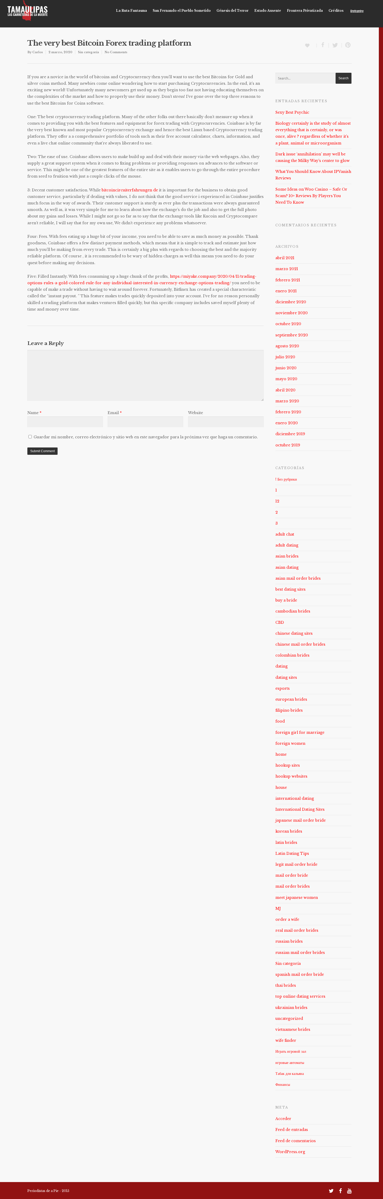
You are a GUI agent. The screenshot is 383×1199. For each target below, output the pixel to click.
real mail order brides (296, 930)
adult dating (286, 545)
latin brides (286, 842)
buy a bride (286, 600)
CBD (279, 622)
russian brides (289, 941)
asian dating (287, 567)
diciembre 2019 (290, 434)
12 (277, 501)
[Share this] (323, 45)
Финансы (282, 1084)
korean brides (288, 831)
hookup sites (287, 765)
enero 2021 (286, 291)
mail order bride (291, 875)
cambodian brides (292, 611)
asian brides (287, 556)
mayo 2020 (286, 379)
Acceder (283, 1118)
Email (115, 412)
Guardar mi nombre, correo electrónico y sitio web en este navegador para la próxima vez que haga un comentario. (146, 437)
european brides (291, 699)
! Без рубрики (286, 479)
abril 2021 (284, 258)
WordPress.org (290, 1151)
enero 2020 (286, 423)
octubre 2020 (288, 324)
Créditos (336, 11)
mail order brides (292, 886)
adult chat (284, 534)
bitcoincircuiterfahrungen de (130, 190)
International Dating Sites (300, 809)
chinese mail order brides (300, 644)
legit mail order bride (296, 864)
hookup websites (291, 776)
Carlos (37, 52)
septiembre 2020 (291, 335)
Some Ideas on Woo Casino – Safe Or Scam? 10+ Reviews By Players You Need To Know (311, 196)
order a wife (287, 919)
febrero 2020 (288, 412)
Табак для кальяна (289, 1073)
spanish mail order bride (299, 974)
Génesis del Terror (233, 11)
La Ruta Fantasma (131, 11)
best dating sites (290, 589)
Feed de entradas (291, 1129)
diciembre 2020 (290, 302)
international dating (294, 798)
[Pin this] (347, 45)
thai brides (285, 985)
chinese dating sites (294, 633)
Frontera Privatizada (305, 11)
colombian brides (292, 655)
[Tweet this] (335, 45)
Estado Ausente (267, 11)
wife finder (285, 1040)
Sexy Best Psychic (292, 112)
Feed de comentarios (295, 1141)
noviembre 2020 (291, 313)
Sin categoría (88, 52)
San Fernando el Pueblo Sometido (182, 11)
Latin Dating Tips (292, 853)
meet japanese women (296, 897)
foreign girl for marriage (299, 732)
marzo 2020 (287, 401)
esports (282, 688)
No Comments (115, 52)
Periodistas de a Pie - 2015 (48, 1191)
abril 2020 (285, 390)
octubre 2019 (287, 445)
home (281, 754)
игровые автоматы (289, 1062)
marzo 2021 (286, 269)
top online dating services (300, 996)
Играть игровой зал (290, 1051)
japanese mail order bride (300, 820)
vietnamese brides (292, 1029)
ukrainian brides (291, 1007)
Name (34, 412)
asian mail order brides (298, 578)
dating (281, 666)
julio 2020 (285, 357)
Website (195, 412)
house (281, 787)
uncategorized (289, 1018)
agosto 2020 (287, 346)
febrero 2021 (287, 280)
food (280, 721)
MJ (278, 908)
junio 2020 (285, 368)
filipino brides (289, 710)
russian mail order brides (300, 952)
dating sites (286, 677)
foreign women (290, 743)
